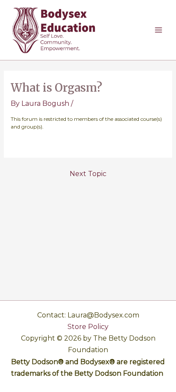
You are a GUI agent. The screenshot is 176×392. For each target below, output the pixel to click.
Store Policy (88, 327)
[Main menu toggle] (158, 30)
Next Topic (88, 174)
